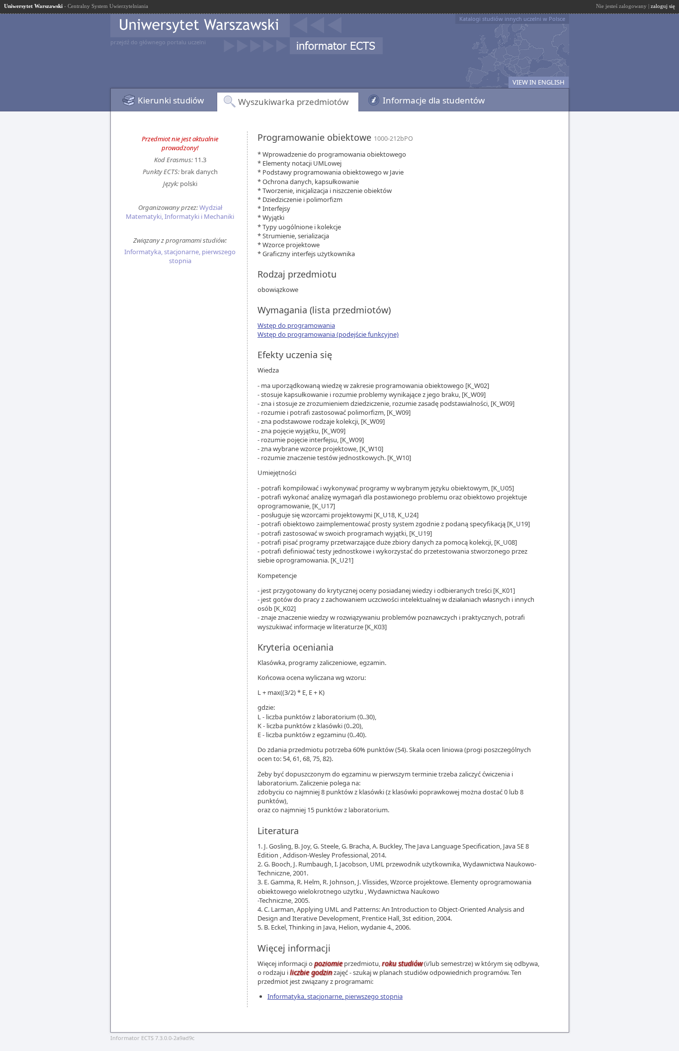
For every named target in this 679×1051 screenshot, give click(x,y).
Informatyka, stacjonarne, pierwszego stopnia (180, 256)
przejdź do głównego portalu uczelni (158, 42)
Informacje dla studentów (434, 100)
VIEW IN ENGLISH (538, 82)
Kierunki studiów (171, 100)
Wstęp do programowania (296, 325)
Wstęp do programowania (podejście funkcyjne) (328, 334)
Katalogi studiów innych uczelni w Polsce (512, 18)
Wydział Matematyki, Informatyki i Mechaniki (180, 212)
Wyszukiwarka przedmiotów (293, 101)
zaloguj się (663, 6)
